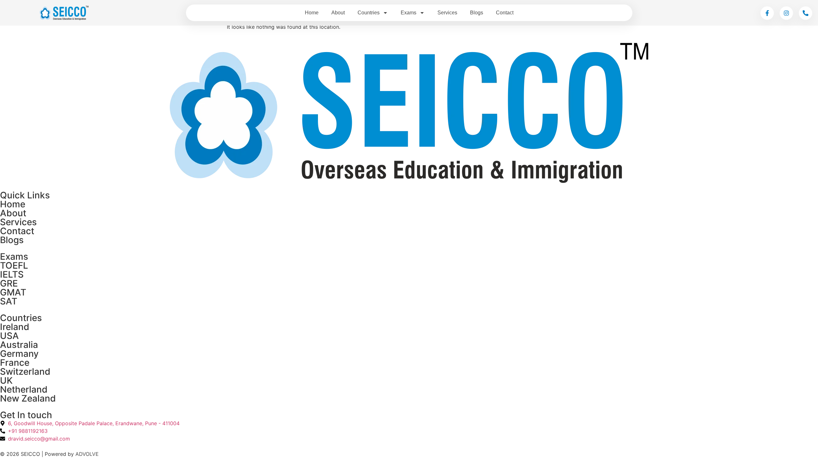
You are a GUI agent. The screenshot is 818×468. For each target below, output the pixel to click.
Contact (504, 12)
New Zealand (28, 398)
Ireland (14, 326)
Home (312, 12)
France (14, 362)
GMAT (13, 292)
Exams (408, 12)
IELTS (12, 274)
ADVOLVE (87, 454)
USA (9, 335)
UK (6, 380)
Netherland (24, 389)
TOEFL (14, 265)
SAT (8, 301)
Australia (19, 344)
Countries (369, 12)
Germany (19, 353)
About (338, 12)
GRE (9, 283)
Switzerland (25, 371)
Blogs (476, 12)
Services (447, 12)
